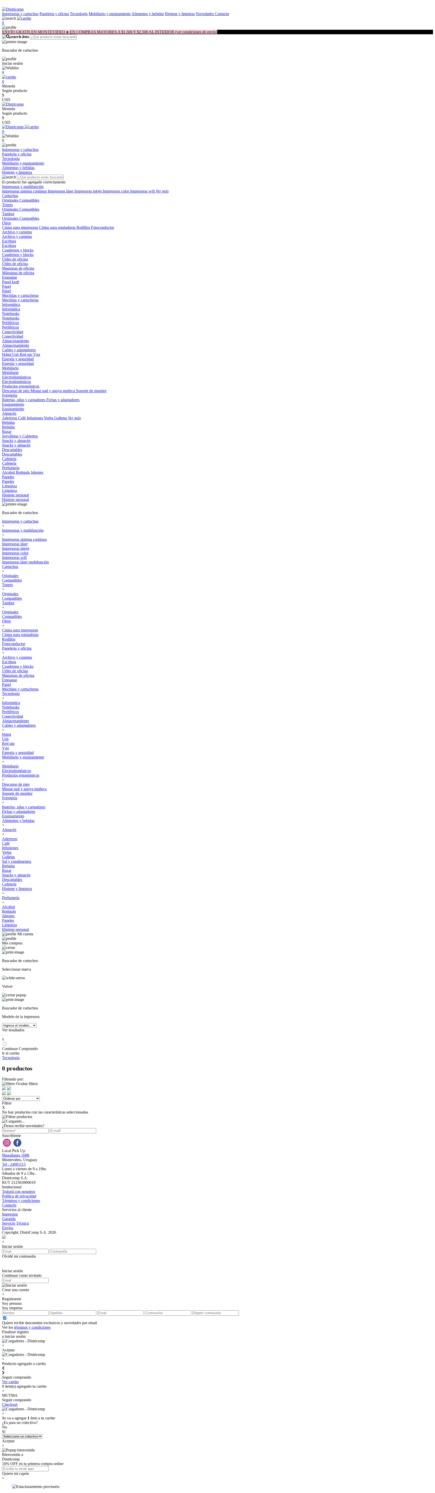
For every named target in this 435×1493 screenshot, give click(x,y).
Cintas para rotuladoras (58, 227)
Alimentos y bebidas (147, 14)
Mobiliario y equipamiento (110, 14)
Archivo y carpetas (17, 232)
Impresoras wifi (143, 191)
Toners (7, 205)
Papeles (8, 477)
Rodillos (84, 227)
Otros (6, 223)
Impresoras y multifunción (23, 186)
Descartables (12, 450)
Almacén (9, 413)
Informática (11, 304)
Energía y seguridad (18, 359)
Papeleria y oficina (54, 14)
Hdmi (7, 354)
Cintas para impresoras (20, 227)
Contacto (222, 14)
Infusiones (35, 418)
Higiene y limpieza (180, 14)
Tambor (8, 214)
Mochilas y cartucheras (20, 295)
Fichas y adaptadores (63, 400)
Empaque (9, 277)
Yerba (49, 418)
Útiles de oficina (15, 259)
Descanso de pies (16, 391)
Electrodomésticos (16, 377)
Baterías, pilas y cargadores (24, 400)
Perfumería (10, 468)
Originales (10, 200)
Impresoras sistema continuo (25, 191)
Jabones (37, 472)
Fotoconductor (102, 227)
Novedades (205, 14)
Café (22, 418)
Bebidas (8, 422)
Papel (6, 286)
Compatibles (29, 200)
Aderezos (10, 418)
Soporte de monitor (91, 391)
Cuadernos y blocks (17, 250)
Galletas (61, 418)
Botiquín (23, 472)
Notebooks (10, 313)
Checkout (9, 1404)
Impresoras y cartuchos (20, 14)
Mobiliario (10, 368)
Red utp (26, 354)
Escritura (9, 241)
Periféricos (10, 323)
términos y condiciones (32, 1327)
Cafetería (9, 459)
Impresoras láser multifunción (25, 562)
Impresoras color (116, 191)
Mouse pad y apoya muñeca (53, 391)
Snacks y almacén (16, 440)
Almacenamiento (15, 341)
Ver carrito (10, 1382)
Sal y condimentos (16, 861)
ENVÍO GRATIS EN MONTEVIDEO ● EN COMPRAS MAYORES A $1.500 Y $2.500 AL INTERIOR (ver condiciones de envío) (109, 32)
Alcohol (9, 472)
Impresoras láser (61, 191)
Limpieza (9, 486)
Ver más (162, 191)
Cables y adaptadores (19, 350)
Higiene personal (15, 495)
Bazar (6, 431)
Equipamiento (13, 404)
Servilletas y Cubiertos (20, 436)
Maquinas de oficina (18, 268)
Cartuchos (10, 196)
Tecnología (79, 14)
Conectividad (12, 332)
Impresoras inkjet (89, 191)
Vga (36, 354)
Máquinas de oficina (18, 273)
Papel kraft (10, 282)
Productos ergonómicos (20, 386)
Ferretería (9, 395)
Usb (16, 354)
